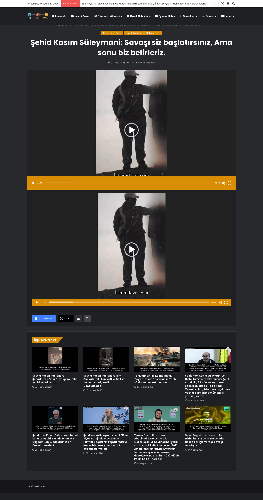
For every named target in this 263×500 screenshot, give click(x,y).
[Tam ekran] (229, 183)
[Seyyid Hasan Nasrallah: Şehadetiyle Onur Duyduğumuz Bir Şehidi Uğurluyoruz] (55, 359)
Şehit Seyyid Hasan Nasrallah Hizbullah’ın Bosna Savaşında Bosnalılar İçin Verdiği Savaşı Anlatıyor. (204, 440)
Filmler (209, 16)
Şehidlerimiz (97, 25)
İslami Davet (81, 16)
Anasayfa (60, 16)
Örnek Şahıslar (139, 16)
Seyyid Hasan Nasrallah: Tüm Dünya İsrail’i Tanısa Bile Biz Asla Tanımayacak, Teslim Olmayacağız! (104, 381)
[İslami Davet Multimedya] (38, 16)
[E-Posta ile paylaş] (78, 318)
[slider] (129, 302)
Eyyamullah (165, 16)
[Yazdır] (87, 318)
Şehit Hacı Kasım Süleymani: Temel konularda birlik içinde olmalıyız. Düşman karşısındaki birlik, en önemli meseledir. (55, 440)
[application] (131, 130)
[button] (131, 130)
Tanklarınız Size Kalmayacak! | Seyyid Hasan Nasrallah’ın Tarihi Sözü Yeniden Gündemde (155, 379)
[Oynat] (33, 183)
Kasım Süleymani (115, 25)
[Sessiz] (224, 183)
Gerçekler (188, 16)
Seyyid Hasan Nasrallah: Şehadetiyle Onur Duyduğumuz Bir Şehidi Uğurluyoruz (54, 379)
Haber (228, 16)
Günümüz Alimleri (108, 16)
